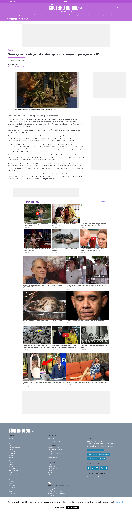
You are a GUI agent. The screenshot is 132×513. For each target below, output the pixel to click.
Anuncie (116, 1)
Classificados (91, 15)
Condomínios (12, 451)
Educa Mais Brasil (13, 459)
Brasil (10, 444)
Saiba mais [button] (119, 502)
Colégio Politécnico (53, 490)
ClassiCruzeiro (52, 465)
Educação (11, 457)
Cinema (11, 449)
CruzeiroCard (51, 466)
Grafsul (50, 472)
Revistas (11, 483)
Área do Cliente (12, 1)
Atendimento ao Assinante (55, 449)
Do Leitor (11, 455)
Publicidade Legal (52, 455)
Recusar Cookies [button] (59, 507)
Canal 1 (11, 446)
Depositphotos (52, 474)
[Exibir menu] (122, 7)
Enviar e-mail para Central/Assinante (98, 454)
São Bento (12, 491)
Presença (11, 489)
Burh (49, 476)
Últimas (112, 15)
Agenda (11, 440)
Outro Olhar (12, 487)
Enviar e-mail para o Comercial (96, 458)
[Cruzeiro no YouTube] (97, 468)
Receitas (11, 482)
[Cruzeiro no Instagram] (93, 468)
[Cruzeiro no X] (102, 468)
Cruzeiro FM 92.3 (52, 468)
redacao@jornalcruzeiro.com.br (16, 66)
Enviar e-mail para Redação (95, 450)
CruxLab (50, 470)
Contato (122, 1)
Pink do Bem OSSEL (53, 478)
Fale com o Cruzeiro (53, 447)
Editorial (11, 464)
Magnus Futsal (13, 474)
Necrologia (12, 485)
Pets (10, 480)
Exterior (11, 466)
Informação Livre (13, 470)
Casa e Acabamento (14, 447)
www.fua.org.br (52, 488)
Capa (19, 15)
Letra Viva (11, 472)
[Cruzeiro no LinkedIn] (106, 468)
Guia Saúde (12, 468)
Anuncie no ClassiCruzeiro (55, 453)
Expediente (51, 438)
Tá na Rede (12, 493)
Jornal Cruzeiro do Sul (66, 7)
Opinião (41, 15)
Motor (10, 478)
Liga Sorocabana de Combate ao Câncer (59, 493)
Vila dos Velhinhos (53, 495)
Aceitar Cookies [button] (73, 507)
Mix (10, 476)
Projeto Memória (52, 440)
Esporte (57, 15)
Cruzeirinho (12, 453)
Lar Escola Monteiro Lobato (55, 492)
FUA (49, 483)
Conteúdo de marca (68, 15)
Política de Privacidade (54, 442)
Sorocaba (25, 15)
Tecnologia (12, 495)
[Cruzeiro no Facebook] (88, 468)
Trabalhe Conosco (53, 459)
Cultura (49, 15)
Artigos (11, 442)
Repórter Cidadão (52, 457)
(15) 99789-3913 (99, 441)
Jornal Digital (102, 15)
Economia (11, 463)
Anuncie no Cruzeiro (53, 451)
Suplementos (80, 15)
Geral (33, 15)
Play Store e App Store (94, 477)
